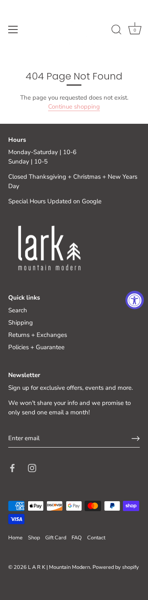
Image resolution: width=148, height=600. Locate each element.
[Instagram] (32, 468)
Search (17, 310)
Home (15, 537)
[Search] (116, 31)
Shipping (20, 322)
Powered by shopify (115, 567)
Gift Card (55, 537)
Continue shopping (74, 106)
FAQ (77, 537)
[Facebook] (12, 468)
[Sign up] (136, 438)
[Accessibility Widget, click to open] (134, 300)
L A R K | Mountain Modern (59, 567)
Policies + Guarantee (36, 347)
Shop (34, 537)
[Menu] (13, 29)
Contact (96, 537)
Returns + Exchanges (37, 335)
